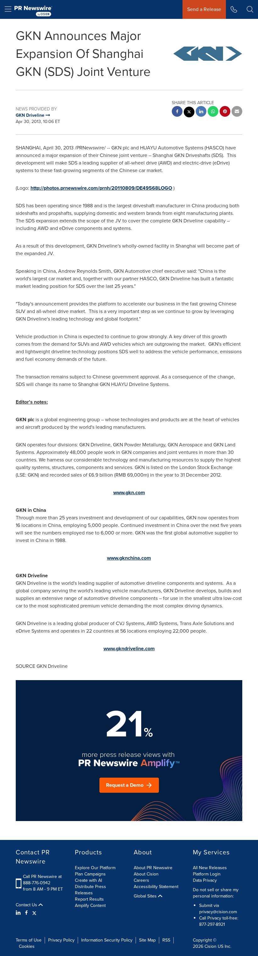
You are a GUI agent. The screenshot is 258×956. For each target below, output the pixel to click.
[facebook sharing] (177, 112)
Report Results (89, 899)
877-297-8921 (212, 924)
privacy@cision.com (218, 911)
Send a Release (204, 9)
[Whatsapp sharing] (213, 112)
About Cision (146, 874)
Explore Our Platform (95, 867)
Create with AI (88, 880)
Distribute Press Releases (90, 889)
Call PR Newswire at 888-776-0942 (42, 879)
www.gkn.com (129, 492)
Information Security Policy (106, 940)
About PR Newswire (153, 867)
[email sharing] (237, 112)
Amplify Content (90, 905)
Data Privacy (205, 880)
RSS (166, 940)
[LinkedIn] (19, 913)
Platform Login (207, 874)
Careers (141, 880)
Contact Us (27, 905)
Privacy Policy (61, 940)
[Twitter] (34, 913)
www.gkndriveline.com (129, 648)
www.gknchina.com (129, 558)
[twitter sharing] (189, 113)
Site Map (147, 940)
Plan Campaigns (90, 874)
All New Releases (210, 867)
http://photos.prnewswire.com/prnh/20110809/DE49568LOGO (101, 188)
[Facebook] (26, 913)
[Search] (250, 9)
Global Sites (146, 896)
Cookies (27, 946)
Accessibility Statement (156, 886)
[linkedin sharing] (201, 112)
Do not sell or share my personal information (215, 892)
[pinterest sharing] (225, 112)
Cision (210, 946)
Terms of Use (29, 940)
